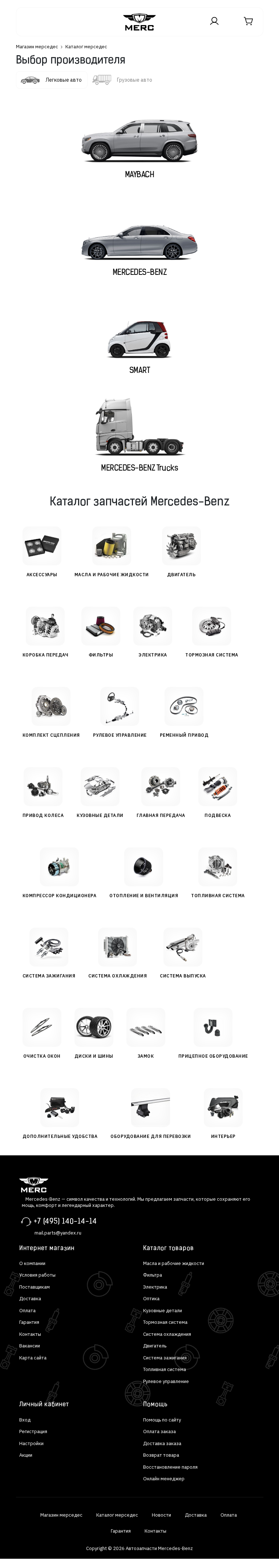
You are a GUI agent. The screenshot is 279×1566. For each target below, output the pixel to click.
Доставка (30, 1298)
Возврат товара (161, 1455)
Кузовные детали (162, 1310)
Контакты (30, 1334)
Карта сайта (32, 1358)
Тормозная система (165, 1322)
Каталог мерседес (117, 1515)
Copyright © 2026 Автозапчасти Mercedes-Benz (139, 1548)
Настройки (31, 1443)
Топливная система (164, 1369)
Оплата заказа (159, 1431)
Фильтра (152, 1275)
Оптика (151, 1298)
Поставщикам (34, 1287)
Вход (25, 1420)
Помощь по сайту (162, 1420)
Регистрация (33, 1431)
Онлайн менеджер (164, 1479)
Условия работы (37, 1275)
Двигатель (154, 1346)
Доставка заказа (162, 1443)
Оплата (27, 1310)
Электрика (155, 1287)
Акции (25, 1455)
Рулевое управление (166, 1381)
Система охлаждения (167, 1334)
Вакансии (29, 1346)
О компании (32, 1263)
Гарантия (29, 1322)
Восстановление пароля (170, 1467)
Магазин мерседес (37, 47)
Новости (161, 1515)
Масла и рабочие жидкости (173, 1263)
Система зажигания (165, 1358)
